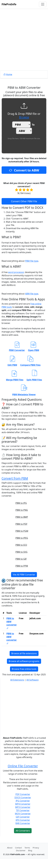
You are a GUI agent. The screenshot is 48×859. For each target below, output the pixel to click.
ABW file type (31, 293)
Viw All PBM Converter (24, 574)
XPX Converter (23, 820)
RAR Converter (22, 823)
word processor (16, 272)
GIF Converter (23, 816)
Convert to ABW (26, 170)
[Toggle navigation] (42, 4)
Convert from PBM (15, 478)
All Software (32, 679)
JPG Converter (23, 800)
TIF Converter (23, 810)
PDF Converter (22, 794)
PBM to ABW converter (11, 621)
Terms (27, 847)
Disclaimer (20, 850)
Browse (24, 117)
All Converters (23, 830)
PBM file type (31, 260)
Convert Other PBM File (24, 201)
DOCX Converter (23, 797)
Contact (18, 847)
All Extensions (17, 679)
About (9, 847)
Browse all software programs (24, 661)
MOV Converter (23, 813)
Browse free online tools (24, 669)
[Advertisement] (24, 45)
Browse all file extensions (24, 653)
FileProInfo (9, 4)
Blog (30, 850)
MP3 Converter (22, 807)
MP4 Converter (22, 803)
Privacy (36, 847)
